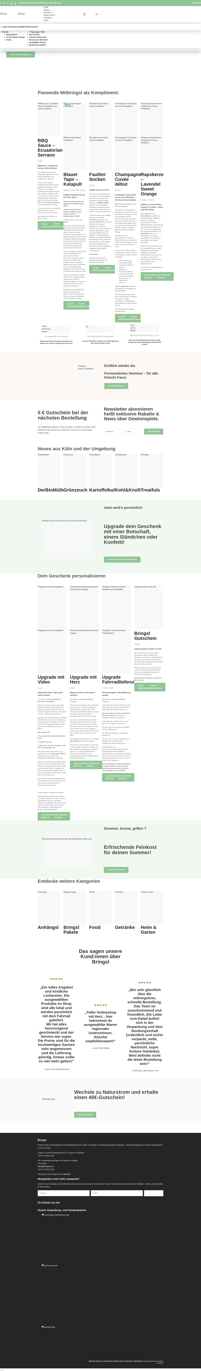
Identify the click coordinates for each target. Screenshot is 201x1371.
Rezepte (5, 32)
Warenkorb (25, 27)
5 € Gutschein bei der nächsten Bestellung (63, 415)
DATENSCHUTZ (128, 1361)
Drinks (8, 40)
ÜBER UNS (92, 1361)
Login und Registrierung (11, 27)
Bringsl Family (49, 15)
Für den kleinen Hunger (15, 37)
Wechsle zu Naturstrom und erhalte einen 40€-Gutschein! (116, 1094)
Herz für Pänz (34, 34)
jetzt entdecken (116, 870)
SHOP (46, 7)
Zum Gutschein (85, 1115)
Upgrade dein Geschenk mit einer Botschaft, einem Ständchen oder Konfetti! (132, 534)
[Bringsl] (18, 14)
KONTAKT (99, 1361)
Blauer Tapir (67, 228)
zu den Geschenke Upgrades (122, 559)
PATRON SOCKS (103, 203)
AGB (121, 1361)
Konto (46, 20)
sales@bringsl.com (46, 1166)
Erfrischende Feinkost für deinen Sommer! (130, 849)
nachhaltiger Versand (37, 42)
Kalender (66, 1174)
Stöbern (47, 10)
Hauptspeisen (11, 34)
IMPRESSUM (138, 1361)
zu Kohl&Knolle (116, 386)
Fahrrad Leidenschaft (37, 37)
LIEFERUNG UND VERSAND (111, 1361)
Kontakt (197, 3)
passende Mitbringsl (20, 54)
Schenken (48, 12)
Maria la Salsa (45, 204)
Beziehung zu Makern (37, 45)
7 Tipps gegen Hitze (37, 32)
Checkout (34, 27)
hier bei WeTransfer (58, 736)
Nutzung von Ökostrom (38, 40)
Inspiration (48, 18)
